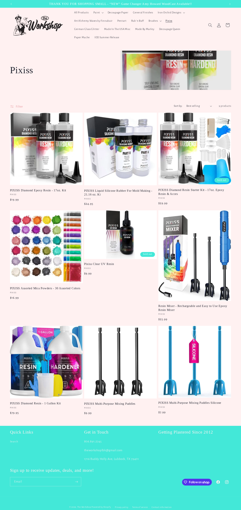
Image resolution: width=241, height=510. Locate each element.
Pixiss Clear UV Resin (99, 264)
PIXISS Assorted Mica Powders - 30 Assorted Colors (45, 288)
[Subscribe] (76, 481)
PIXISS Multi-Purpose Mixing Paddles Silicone (189, 403)
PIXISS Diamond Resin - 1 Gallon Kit (35, 403)
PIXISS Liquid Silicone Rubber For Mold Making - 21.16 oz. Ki (118, 192)
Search (14, 441)
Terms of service (140, 507)
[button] (98, 12)
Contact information (162, 507)
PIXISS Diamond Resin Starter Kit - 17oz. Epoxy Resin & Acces (191, 191)
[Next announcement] (230, 4)
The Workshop (84, 507)
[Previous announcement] (11, 4)
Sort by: (178, 106)
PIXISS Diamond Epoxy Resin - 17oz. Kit (38, 190)
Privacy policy (121, 507)
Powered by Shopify (101, 507)
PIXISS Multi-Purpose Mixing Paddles (109, 403)
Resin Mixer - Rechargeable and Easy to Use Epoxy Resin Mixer (192, 307)
